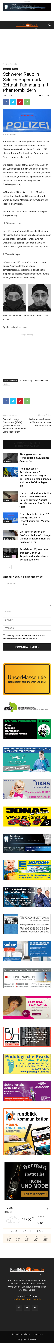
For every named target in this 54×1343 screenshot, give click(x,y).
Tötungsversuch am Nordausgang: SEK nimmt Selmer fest (34, 458)
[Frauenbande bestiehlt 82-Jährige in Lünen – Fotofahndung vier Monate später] (10, 517)
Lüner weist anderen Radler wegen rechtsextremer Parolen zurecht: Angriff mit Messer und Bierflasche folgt (35, 500)
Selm (6, 384)
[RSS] (27, 1308)
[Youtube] (35, 1308)
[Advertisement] (27, 45)
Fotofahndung (26, 380)
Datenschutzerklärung (21, 1334)
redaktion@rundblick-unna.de (27, 1299)
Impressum (38, 1334)
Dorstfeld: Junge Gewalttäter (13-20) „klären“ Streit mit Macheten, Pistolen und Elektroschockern (14, 425)
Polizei (15, 69)
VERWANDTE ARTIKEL (27, 443)
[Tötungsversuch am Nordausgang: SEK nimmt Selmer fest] (10, 458)
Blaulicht (13, 64)
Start (5, 64)
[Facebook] (19, 1308)
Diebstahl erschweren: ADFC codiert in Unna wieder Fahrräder (40, 422)
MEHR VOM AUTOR (27, 445)
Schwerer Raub (41, 380)
